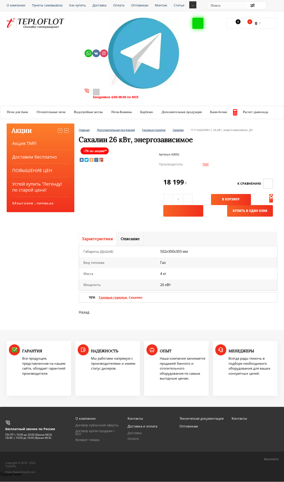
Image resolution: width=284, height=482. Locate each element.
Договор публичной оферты (96, 425)
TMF (205, 164)
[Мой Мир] (96, 160)
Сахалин (178, 130)
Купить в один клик (250, 211)
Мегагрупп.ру (271, 458)
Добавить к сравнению (268, 183)
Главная (84, 130)
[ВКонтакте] (82, 160)
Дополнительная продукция (116, 130)
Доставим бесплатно (34, 157)
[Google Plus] (101, 160)
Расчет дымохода (255, 112)
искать (260, 5)
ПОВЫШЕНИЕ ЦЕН (32, 170)
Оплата (133, 439)
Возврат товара (87, 440)
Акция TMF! (24, 143)
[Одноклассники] (91, 160)
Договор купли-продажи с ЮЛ (95, 432)
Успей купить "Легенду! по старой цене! (37, 187)
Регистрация (273, 5)
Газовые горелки (154, 130)
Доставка (135, 433)
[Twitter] (87, 160)
